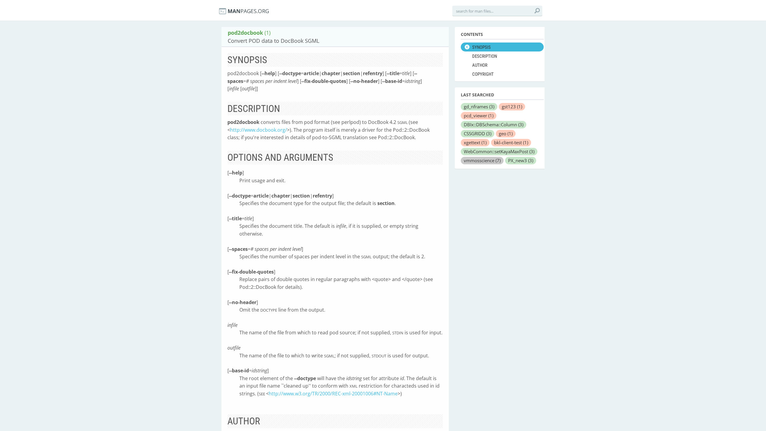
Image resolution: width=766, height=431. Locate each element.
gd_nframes (479, 107)
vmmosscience (482, 160)
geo (506, 133)
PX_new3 (520, 160)
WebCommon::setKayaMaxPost (499, 151)
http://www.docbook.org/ (258, 130)
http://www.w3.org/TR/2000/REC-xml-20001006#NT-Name (333, 393)
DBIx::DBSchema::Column (493, 125)
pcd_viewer (478, 116)
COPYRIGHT (483, 74)
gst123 (512, 107)
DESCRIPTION (484, 56)
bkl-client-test (511, 142)
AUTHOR (479, 65)
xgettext (475, 142)
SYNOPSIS (481, 47)
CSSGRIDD (477, 133)
